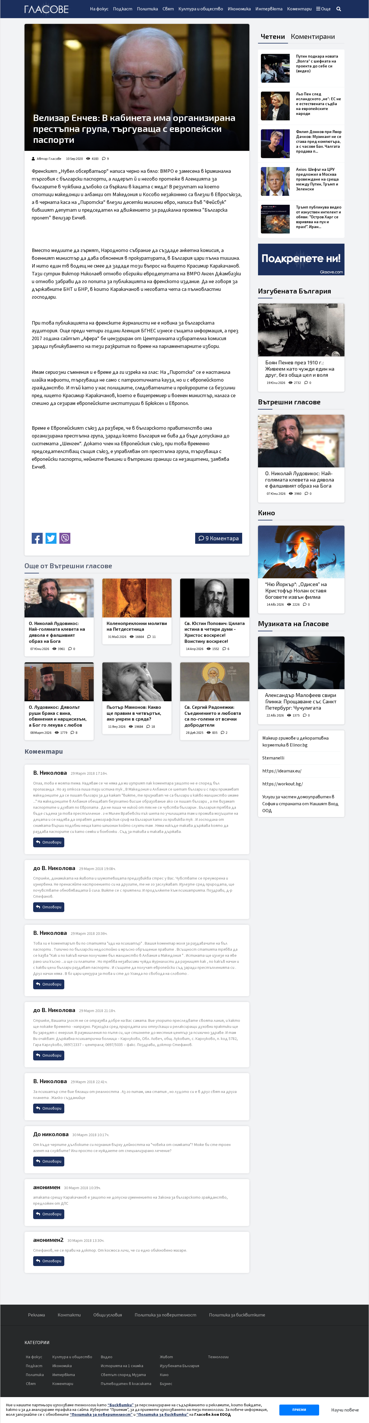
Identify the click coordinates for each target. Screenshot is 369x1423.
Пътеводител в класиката (126, 1384)
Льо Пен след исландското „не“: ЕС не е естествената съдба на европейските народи (318, 104)
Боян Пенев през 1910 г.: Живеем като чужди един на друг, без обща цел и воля (299, 368)
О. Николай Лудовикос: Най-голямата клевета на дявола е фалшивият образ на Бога (57, 632)
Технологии (218, 1357)
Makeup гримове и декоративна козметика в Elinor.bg (295, 741)
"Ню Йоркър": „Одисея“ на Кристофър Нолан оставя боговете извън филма (296, 590)
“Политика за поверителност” (101, 1415)
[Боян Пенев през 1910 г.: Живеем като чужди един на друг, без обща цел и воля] (301, 330)
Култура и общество (200, 9)
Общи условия (107, 1315)
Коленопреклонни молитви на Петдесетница (137, 626)
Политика (147, 9)
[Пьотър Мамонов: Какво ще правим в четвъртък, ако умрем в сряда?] (137, 681)
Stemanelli (273, 758)
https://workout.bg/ (282, 784)
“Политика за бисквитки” (162, 1415)
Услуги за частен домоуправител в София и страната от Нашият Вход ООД (300, 804)
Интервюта (269, 9)
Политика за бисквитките (237, 1315)
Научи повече (345, 1410)
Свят (168, 9)
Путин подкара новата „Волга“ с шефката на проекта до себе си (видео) (317, 63)
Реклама (36, 1315)
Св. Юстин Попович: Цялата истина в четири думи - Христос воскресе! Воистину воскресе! (214, 632)
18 (153, 726)
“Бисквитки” (121, 1405)
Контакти (69, 1315)
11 (154, 636)
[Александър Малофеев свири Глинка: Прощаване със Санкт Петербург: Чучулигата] (301, 662)
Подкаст (122, 9)
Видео (106, 1357)
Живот (166, 1357)
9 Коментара (222, 538)
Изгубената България (294, 291)
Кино (266, 512)
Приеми (299, 1409)
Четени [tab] (273, 36)
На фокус (99, 9)
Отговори (51, 842)
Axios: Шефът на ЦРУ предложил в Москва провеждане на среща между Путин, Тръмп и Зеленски (317, 179)
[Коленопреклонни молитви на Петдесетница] (137, 598)
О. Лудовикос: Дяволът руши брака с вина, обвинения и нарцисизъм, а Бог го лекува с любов (57, 715)
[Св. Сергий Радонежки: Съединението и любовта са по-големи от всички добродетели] (214, 681)
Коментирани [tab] (313, 36)
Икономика (239, 9)
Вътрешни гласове (289, 401)
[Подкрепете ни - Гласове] (301, 259)
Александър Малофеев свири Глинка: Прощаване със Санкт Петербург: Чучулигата (300, 701)
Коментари (299, 9)
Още (325, 9)
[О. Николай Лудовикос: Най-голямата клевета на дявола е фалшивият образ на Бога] (59, 598)
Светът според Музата (123, 1375)
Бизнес (166, 1384)
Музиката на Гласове (293, 623)
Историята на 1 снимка (122, 1366)
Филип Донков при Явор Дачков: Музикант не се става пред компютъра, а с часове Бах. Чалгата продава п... (319, 141)
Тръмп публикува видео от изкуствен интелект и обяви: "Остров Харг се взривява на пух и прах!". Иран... (318, 217)
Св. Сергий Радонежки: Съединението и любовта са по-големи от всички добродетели (212, 715)
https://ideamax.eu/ (282, 771)
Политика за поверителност (165, 1315)
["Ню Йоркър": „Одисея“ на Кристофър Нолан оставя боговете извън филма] (301, 552)
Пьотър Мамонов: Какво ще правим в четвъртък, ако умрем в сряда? (134, 713)
